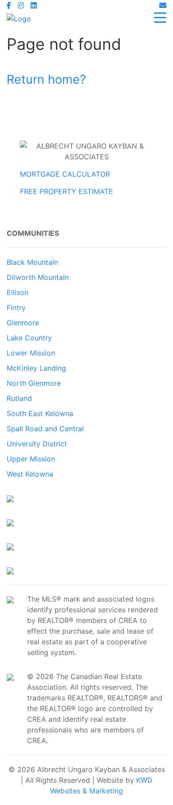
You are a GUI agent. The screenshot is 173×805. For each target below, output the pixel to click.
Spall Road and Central (45, 428)
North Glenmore (34, 383)
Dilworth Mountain (38, 277)
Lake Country (29, 337)
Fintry (16, 307)
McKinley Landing (36, 368)
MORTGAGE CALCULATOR (65, 174)
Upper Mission (31, 458)
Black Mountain (32, 262)
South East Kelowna (40, 413)
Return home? (46, 79)
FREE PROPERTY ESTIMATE (66, 191)
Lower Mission (31, 352)
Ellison (17, 292)
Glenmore (23, 322)
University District (37, 443)
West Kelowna (30, 473)
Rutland (19, 398)
